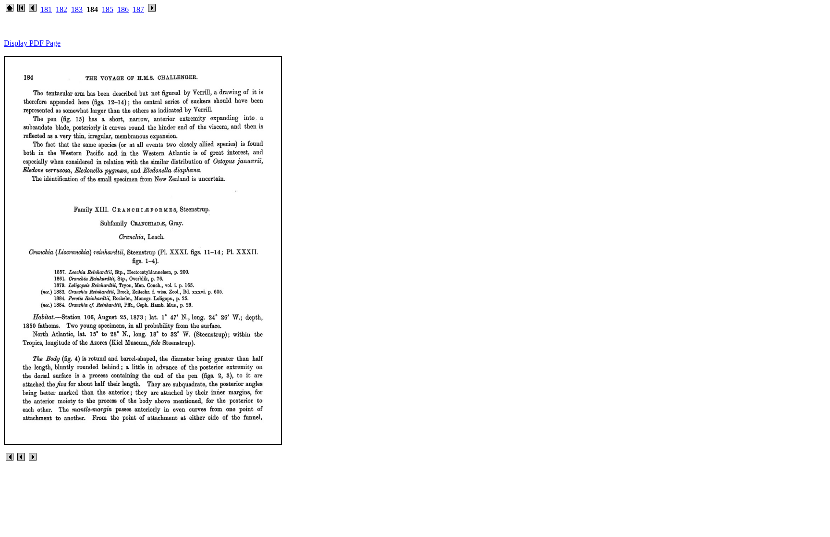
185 (107, 9)
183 (77, 9)
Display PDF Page (32, 43)
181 (46, 9)
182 (61, 9)
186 (123, 9)
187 (138, 9)
